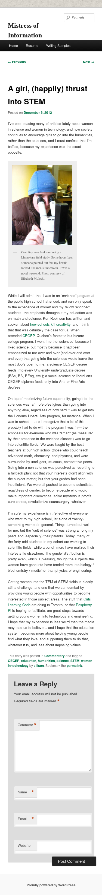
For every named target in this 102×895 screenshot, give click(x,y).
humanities (46, 660)
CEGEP (29, 335)
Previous (17, 61)
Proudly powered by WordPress (51, 885)
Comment (27, 724)
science (63, 660)
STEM (74, 660)
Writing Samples (58, 45)
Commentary (54, 655)
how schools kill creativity (50, 324)
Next (88, 61)
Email (26, 819)
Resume (32, 45)
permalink (74, 665)
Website (24, 845)
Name (26, 792)
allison (39, 665)
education (28, 660)
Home (13, 45)
